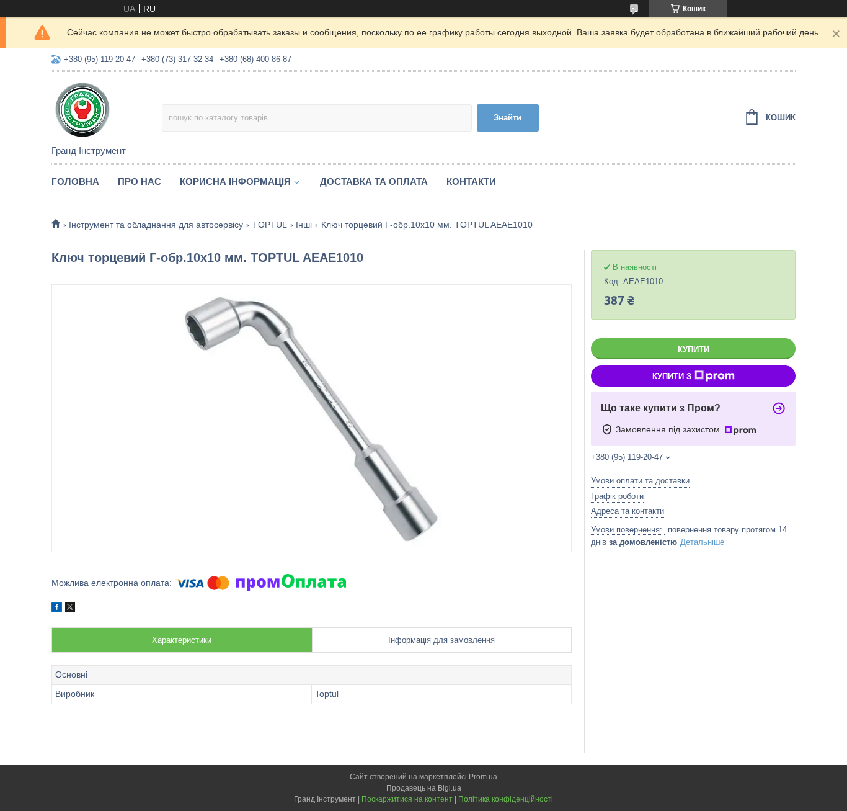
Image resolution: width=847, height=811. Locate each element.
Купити (693, 349)
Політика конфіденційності (505, 799)
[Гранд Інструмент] (106, 109)
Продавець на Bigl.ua (423, 788)
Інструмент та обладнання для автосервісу (156, 225)
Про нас (139, 181)
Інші (304, 225)
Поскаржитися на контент (407, 799)
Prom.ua (483, 777)
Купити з (671, 376)
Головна (75, 181)
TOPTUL (269, 225)
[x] (70, 609)
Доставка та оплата (374, 181)
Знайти (507, 117)
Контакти (471, 181)
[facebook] (56, 609)
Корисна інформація (235, 181)
